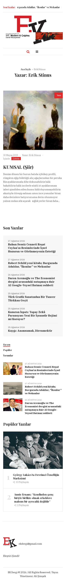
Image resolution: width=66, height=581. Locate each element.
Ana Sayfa (26, 69)
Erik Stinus (35, 155)
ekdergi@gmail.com (30, 543)
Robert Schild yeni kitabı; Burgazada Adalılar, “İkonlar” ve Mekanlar (33, 264)
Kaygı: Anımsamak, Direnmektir (30, 330)
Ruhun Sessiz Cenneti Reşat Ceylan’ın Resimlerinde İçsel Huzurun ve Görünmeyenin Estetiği (32, 248)
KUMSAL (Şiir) (18, 167)
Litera (16, 158)
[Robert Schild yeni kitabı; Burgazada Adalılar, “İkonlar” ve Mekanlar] (12, 388)
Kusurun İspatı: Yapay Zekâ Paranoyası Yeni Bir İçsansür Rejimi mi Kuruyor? (32, 315)
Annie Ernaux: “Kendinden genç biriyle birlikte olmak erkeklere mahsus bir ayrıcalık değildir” (34, 498)
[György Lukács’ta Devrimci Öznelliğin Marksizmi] (33, 449)
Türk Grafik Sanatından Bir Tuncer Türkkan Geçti (31, 298)
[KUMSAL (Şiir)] (33, 120)
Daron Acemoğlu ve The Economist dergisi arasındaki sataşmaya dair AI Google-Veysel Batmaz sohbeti (31, 282)
